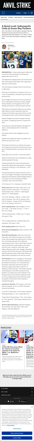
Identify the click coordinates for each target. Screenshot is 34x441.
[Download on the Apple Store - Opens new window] (11, 401)
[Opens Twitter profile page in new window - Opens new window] (9, 49)
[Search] (28, 13)
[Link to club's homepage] (3, 12)
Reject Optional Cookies (17, 433)
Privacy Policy (10, 425)
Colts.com (9, 377)
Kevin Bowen (11, 45)
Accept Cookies (17, 438)
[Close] (32, 407)
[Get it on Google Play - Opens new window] (22, 402)
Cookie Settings (17, 428)
